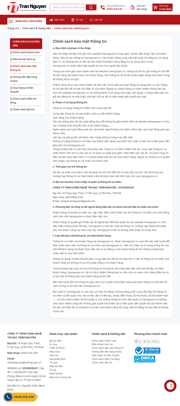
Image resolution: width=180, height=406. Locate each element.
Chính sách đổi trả (102, 362)
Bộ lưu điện (56, 340)
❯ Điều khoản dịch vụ (23, 59)
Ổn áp (53, 369)
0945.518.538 (24, 397)
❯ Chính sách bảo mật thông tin (23, 67)
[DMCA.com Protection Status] (144, 358)
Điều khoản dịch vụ (102, 344)
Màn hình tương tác (60, 377)
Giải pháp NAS (57, 359)
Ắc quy (53, 344)
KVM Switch (56, 373)
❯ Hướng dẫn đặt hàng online (23, 78)
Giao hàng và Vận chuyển (106, 355)
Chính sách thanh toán (104, 340)
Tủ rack (53, 362)
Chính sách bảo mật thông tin (108, 347)
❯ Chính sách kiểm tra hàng (23, 100)
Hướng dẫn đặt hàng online (107, 351)
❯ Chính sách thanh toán (25, 52)
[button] (91, 7)
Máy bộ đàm (56, 366)
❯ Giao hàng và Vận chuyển (21, 89)
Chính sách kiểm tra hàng (106, 359)
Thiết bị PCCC (57, 347)
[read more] (26, 7)
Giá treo (54, 355)
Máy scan (55, 351)
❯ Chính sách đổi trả (22, 109)
